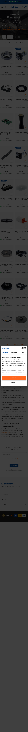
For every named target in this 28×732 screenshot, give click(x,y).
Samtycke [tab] (5, 352)
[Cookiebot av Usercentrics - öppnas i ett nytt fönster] (20, 348)
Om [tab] (23, 352)
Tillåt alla (14, 377)
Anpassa (13, 382)
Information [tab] (14, 352)
